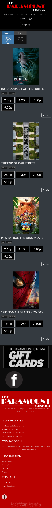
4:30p (22, 174)
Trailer (47, 115)
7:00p (37, 100)
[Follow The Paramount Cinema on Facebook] (4, 496)
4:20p (22, 100)
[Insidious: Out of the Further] (26, 66)
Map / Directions (8, 486)
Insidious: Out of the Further (13, 426)
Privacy (4, 472)
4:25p (22, 323)
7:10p (37, 249)
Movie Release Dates (26, 449)
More (22, 19)
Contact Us (6, 482)
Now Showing (8, 14)
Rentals (33, 14)
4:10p (22, 249)
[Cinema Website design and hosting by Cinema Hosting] (26, 504)
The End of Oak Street (10, 429)
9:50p (8, 331)
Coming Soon (22, 14)
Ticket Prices (7, 462)
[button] (30, 18)
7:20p (37, 174)
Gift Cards (44, 14)
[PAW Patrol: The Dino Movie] (26, 215)
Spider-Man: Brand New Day (12, 436)
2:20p (8, 174)
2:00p (8, 100)
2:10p (8, 249)
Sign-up (26, 24)
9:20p (8, 107)
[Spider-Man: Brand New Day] (26, 289)
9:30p (8, 182)
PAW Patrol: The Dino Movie (13, 433)
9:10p (8, 256)
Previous (2, 37)
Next (49, 37)
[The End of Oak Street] (26, 140)
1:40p (8, 323)
